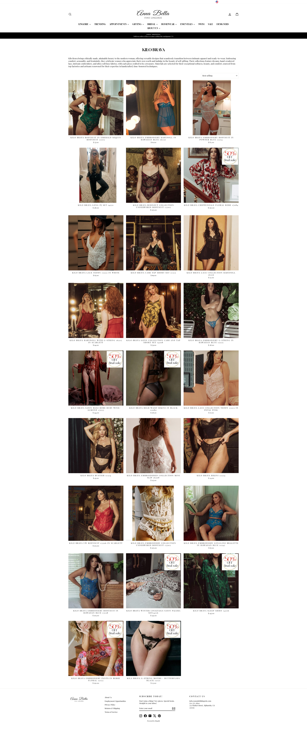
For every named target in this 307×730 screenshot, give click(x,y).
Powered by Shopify (153, 721)
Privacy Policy (110, 704)
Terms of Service (111, 712)
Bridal (151, 24)
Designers (223, 24)
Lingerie (83, 24)
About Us (152, 28)
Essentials (186, 24)
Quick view (96, 132)
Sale (210, 24)
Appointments (118, 24)
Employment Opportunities (115, 701)
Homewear (168, 24)
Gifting (137, 24)
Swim (201, 24)
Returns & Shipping (112, 708)
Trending (100, 24)
